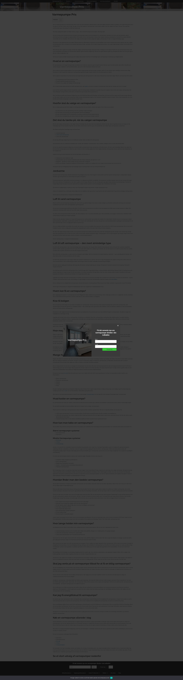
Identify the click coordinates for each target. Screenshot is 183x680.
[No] (181, 678)
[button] (118, 325)
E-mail (96, 344)
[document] (91, 340)
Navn (96, 339)
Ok (111, 677)
